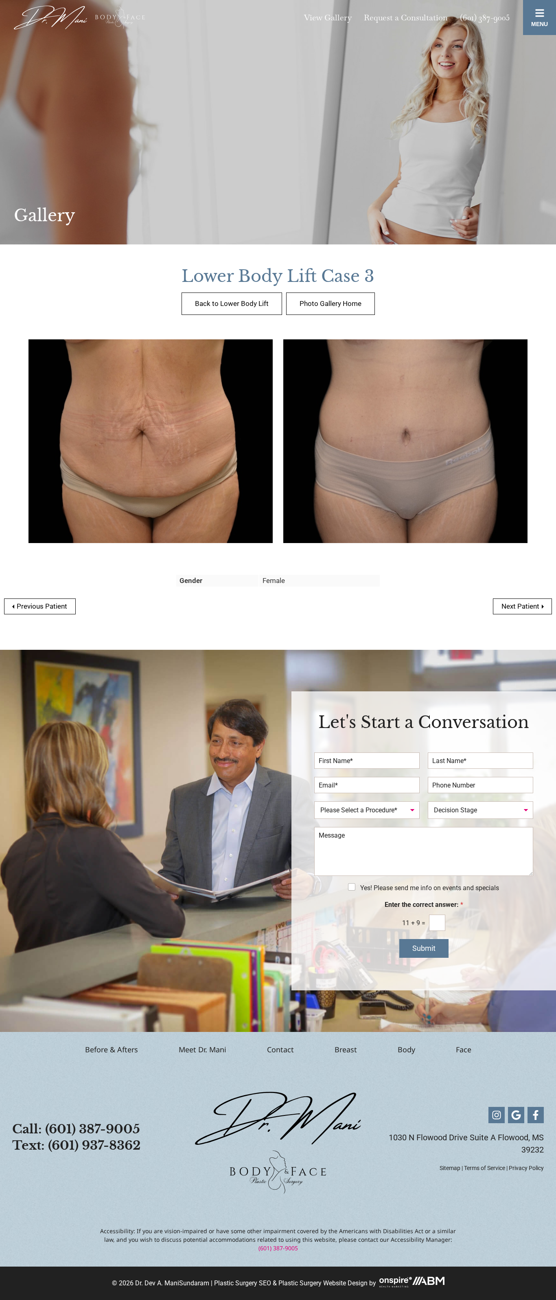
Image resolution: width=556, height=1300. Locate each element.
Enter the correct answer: (424, 904)
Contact (280, 1049)
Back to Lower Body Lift (232, 303)
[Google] (516, 1115)
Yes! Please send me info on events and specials (429, 888)
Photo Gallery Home (330, 303)
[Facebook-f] (536, 1115)
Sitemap (450, 1168)
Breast (346, 1049)
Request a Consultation (406, 17)
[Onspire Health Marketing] (395, 1283)
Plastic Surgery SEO (242, 1283)
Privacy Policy (526, 1168)
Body (406, 1049)
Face (463, 1049)
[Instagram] (496, 1115)
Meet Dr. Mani (202, 1049)
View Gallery (328, 17)
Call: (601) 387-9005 (76, 1129)
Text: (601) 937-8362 (76, 1145)
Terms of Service (484, 1168)
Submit (424, 948)
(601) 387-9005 (485, 17)
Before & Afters (111, 1049)
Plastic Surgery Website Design (323, 1283)
